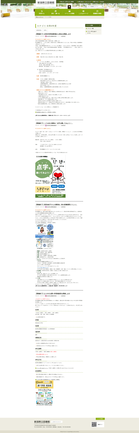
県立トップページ (39, 17)
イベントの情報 (69, 13)
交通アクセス (96, 1)
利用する (41, 13)
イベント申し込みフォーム (42, 368)
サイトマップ (88, 1)
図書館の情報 (97, 13)
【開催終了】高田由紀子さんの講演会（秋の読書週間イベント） (56, 204)
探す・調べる (55, 13)
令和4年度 (63, 36)
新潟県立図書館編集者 (51, 125)
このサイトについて (56, 421)
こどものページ (83, 13)
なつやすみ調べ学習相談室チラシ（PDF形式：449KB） (48, 379)
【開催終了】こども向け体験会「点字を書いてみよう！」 (54, 123)
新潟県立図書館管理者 (51, 36)
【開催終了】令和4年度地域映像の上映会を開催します (53, 34)
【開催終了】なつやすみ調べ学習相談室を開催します (52, 293)
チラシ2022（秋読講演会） (41, 222)
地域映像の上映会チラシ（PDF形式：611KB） (46, 112)
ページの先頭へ (100, 418)
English (102, 1)
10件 (45, 30)
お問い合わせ (81, 1)
